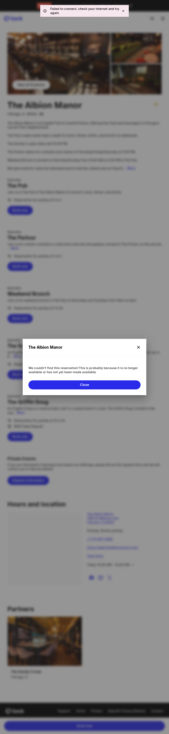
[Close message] (123, 11)
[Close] (138, 347)
